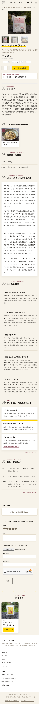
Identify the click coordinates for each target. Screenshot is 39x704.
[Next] (34, 23)
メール (6, 561)
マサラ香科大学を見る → (11, 447)
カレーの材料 (16, 7)
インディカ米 (7, 622)
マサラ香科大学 (6, 663)
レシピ (16, 2)
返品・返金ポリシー (7, 681)
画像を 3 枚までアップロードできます (15, 545)
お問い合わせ (5, 685)
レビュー (6, 533)
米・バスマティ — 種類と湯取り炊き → (15, 77)
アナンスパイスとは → (31, 452)
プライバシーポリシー (27, 700)
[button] (28, 2)
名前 (6, 553)
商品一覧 (4, 656)
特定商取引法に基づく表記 (12, 697)
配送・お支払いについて (9, 678)
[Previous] (4, 23)
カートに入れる (20, 68)
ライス (24, 7)
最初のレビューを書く (7, 58)
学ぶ (20, 2)
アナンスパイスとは (7, 675)
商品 (11, 2)
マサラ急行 (5, 666)
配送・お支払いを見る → (30, 492)
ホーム (4, 7)
